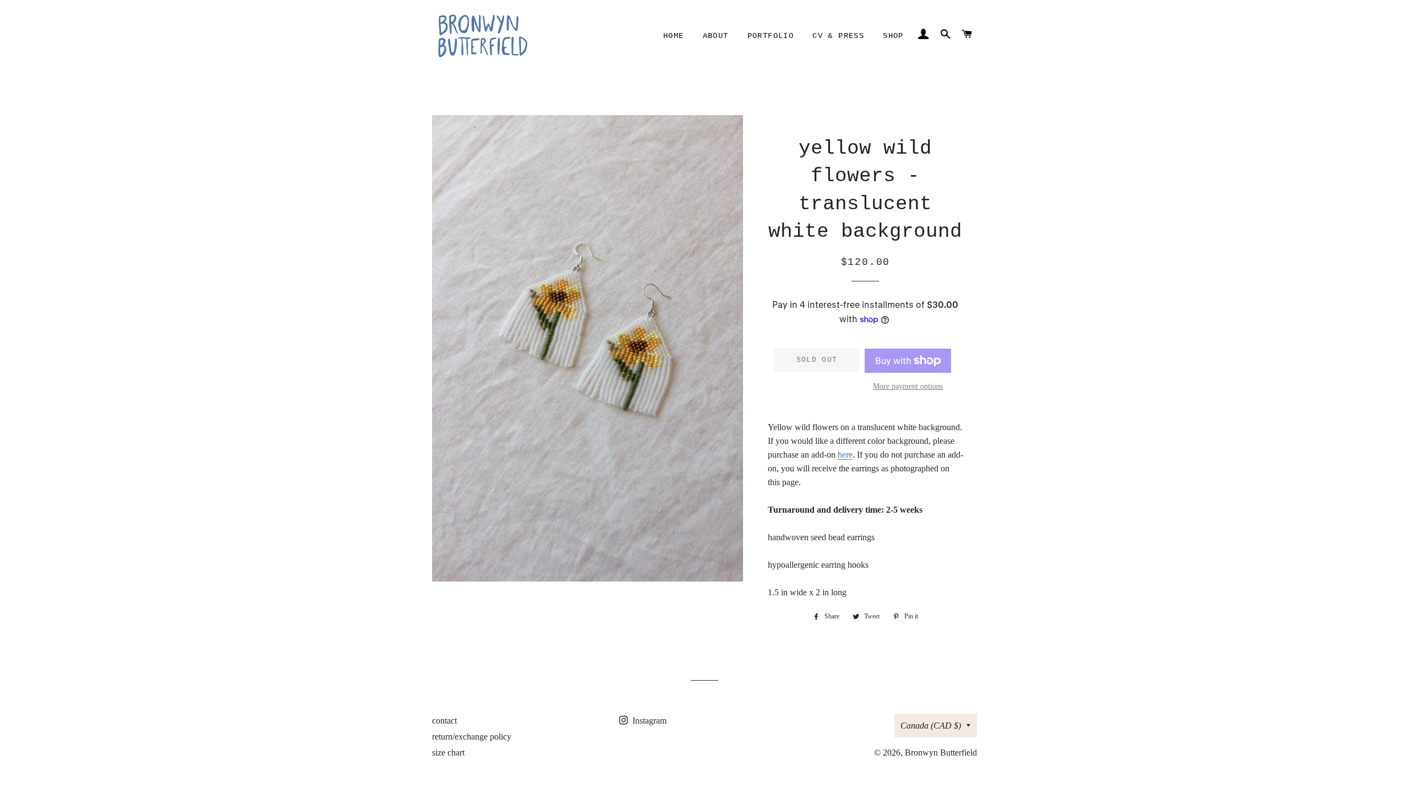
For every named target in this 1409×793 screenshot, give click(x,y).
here (845, 454)
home (673, 35)
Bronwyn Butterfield (941, 752)
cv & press (838, 35)
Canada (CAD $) (930, 725)
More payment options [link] (908, 386)
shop (893, 35)
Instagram (648, 720)
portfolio (770, 35)
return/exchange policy (471, 736)
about (716, 35)
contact (444, 720)
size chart (448, 752)
